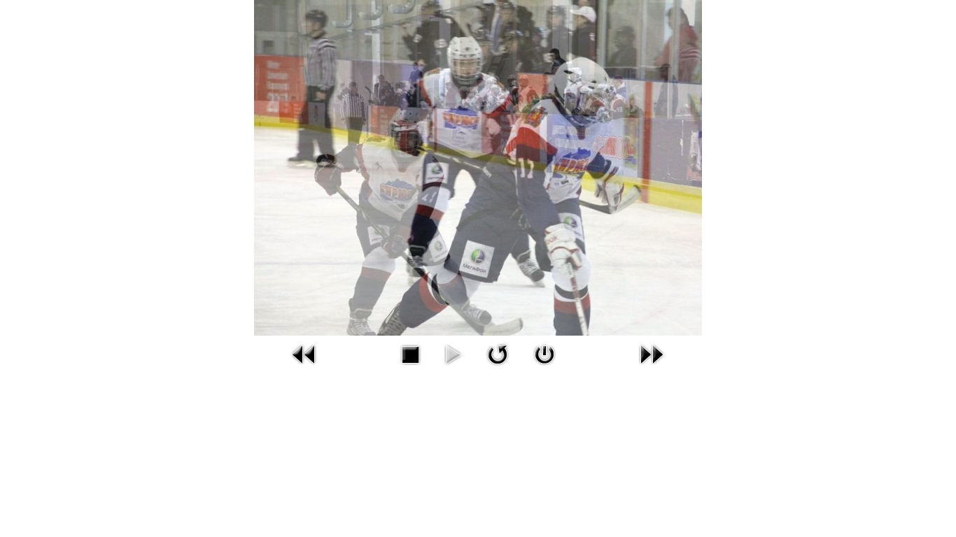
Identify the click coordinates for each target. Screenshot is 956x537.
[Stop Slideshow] (410, 367)
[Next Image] (651, 367)
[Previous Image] (304, 367)
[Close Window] (544, 367)
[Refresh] (497, 367)
